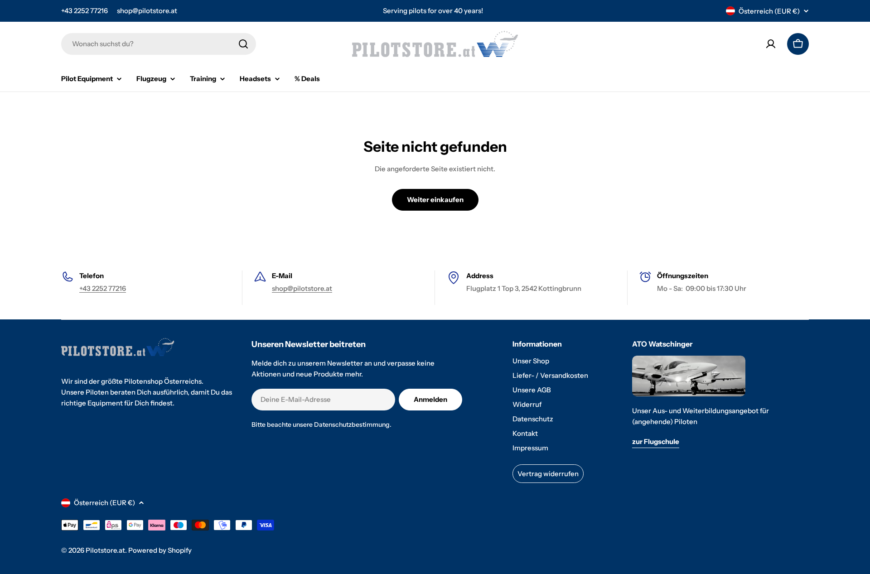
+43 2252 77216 (84, 10)
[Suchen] (243, 44)
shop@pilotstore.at (147, 10)
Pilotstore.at (105, 550)
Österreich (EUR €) (769, 11)
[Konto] (770, 44)
